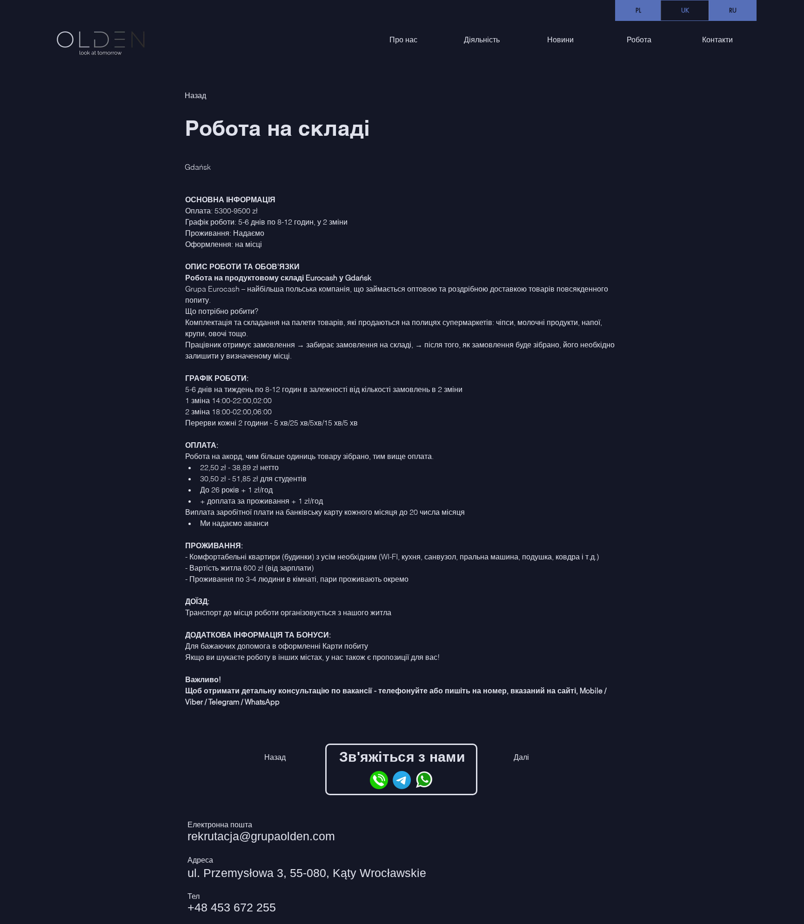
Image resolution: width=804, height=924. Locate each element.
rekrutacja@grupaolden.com (261, 836)
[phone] (379, 780)
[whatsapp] (424, 780)
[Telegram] (402, 780)
